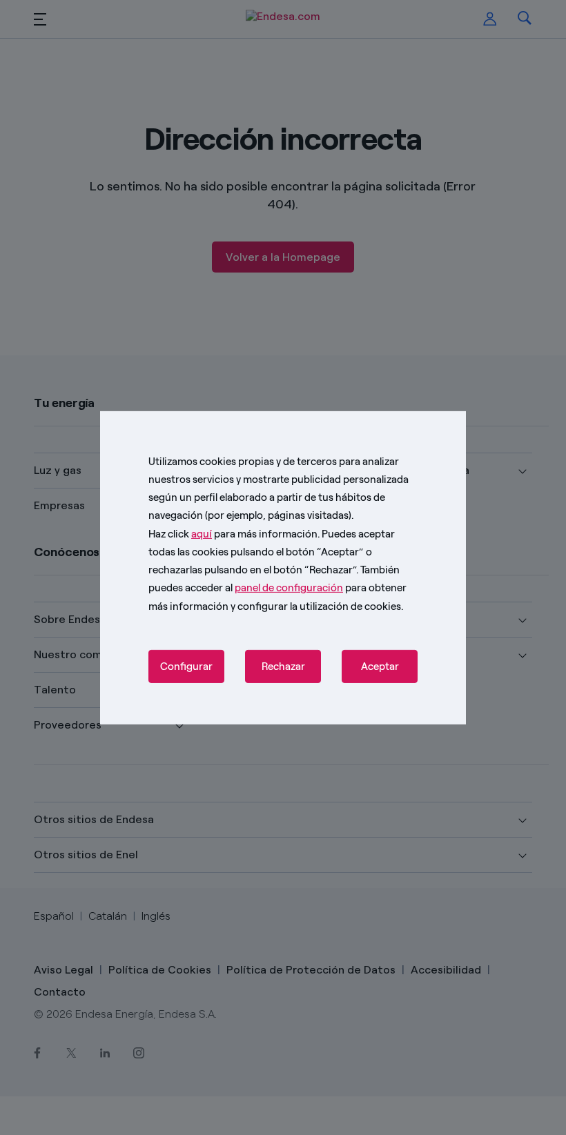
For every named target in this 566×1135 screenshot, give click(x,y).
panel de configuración (289, 588)
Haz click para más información (233, 533)
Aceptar (380, 666)
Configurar (186, 666)
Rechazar (283, 666)
